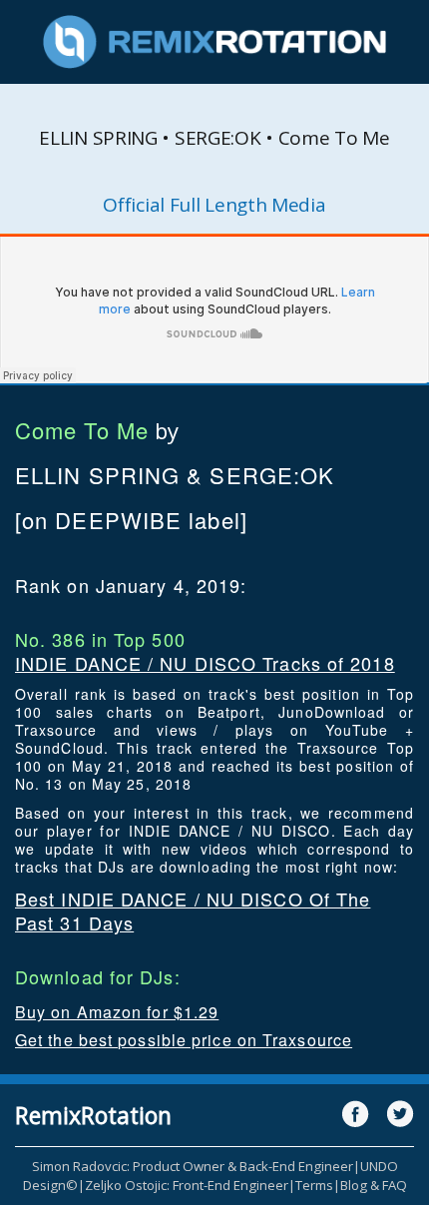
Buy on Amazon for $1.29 (116, 1011)
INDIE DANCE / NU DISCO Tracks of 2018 (205, 663)
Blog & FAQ (373, 1185)
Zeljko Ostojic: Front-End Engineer (186, 1185)
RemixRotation (93, 1115)
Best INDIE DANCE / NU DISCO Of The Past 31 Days (192, 910)
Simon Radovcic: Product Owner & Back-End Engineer (192, 1166)
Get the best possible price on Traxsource (183, 1039)
